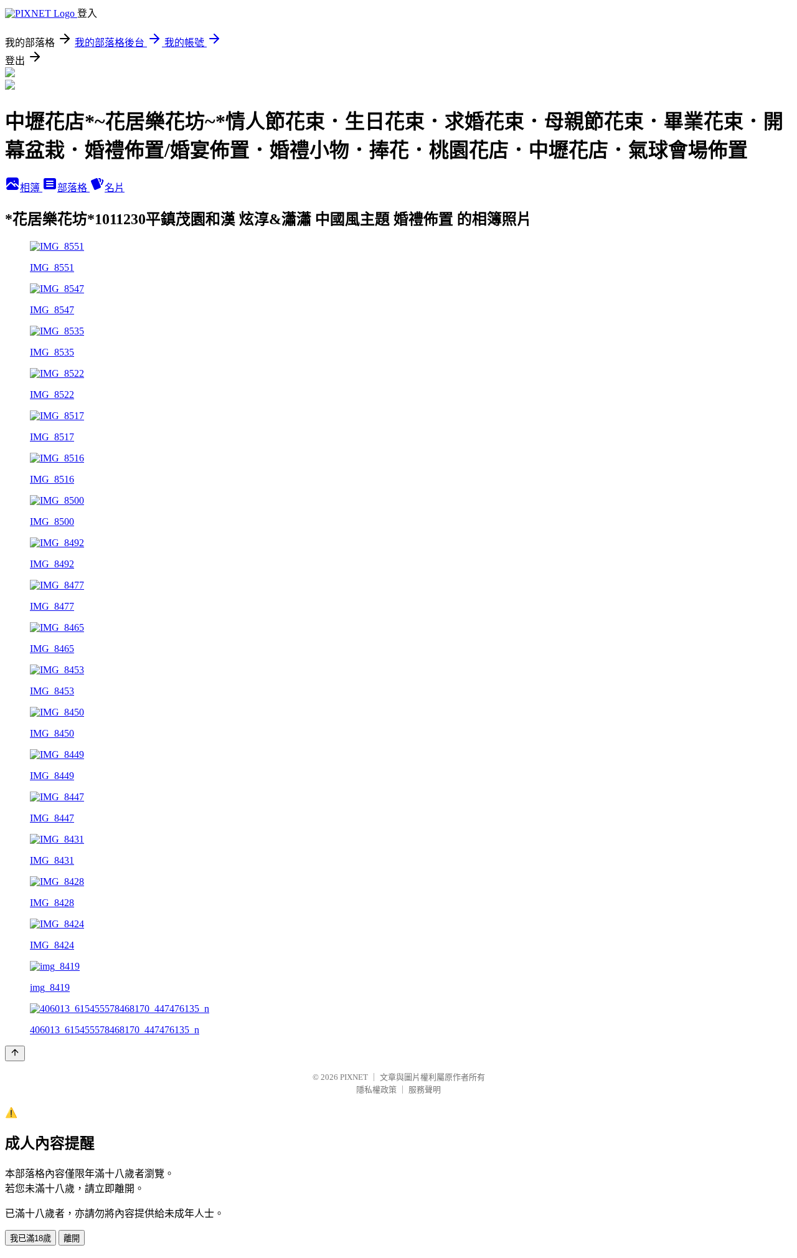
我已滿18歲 (30, 1238)
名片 (115, 187)
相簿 (31, 187)
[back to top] (15, 1053)
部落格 (73, 187)
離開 (72, 1238)
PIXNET (354, 1077)
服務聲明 (424, 1089)
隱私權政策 (376, 1089)
